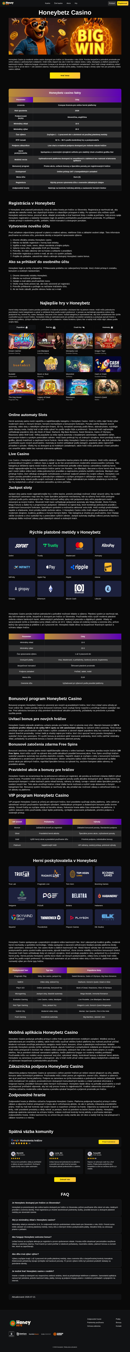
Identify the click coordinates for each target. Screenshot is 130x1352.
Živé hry (49, 327)
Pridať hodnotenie (108, 1142)
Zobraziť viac (65, 1179)
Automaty (106, 327)
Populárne (21, 327)
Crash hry (77, 327)
